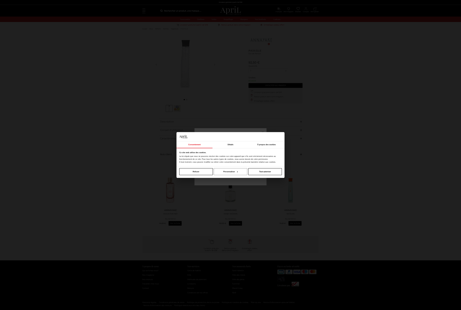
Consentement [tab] (194, 145)
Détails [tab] (231, 145)
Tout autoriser (265, 172)
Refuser (196, 172)
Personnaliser (229, 172)
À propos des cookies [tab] (266, 145)
